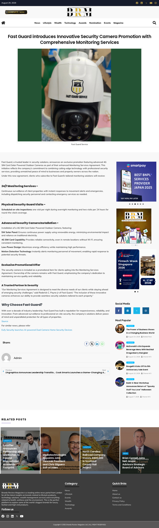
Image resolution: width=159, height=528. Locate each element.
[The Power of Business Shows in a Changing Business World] (120, 328)
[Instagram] (155, 3)
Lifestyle (47, 23)
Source (5, 321)
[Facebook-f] (118, 310)
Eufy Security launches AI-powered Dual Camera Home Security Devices (37, 330)
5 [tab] (140, 204)
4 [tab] (137, 204)
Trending (130, 326)
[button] (154, 23)
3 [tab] (135, 204)
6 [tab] (143, 204)
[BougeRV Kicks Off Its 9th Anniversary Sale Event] (120, 365)
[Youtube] (151, 3)
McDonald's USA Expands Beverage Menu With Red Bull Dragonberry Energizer (140, 349)
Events (107, 23)
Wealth (58, 23)
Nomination (95, 23)
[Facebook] (137, 3)
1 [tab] (129, 204)
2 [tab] (132, 204)
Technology (70, 23)
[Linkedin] (142, 3)
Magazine (118, 23)
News (37, 23)
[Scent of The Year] (137, 182)
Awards (82, 23)
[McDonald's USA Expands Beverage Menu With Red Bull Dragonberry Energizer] (120, 345)
